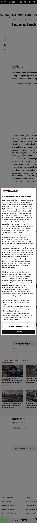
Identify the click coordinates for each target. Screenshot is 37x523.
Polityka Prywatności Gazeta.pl (12, 265)
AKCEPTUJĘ (18, 332)
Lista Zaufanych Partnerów (11, 320)
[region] (18, 261)
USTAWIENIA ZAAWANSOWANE (18, 326)
